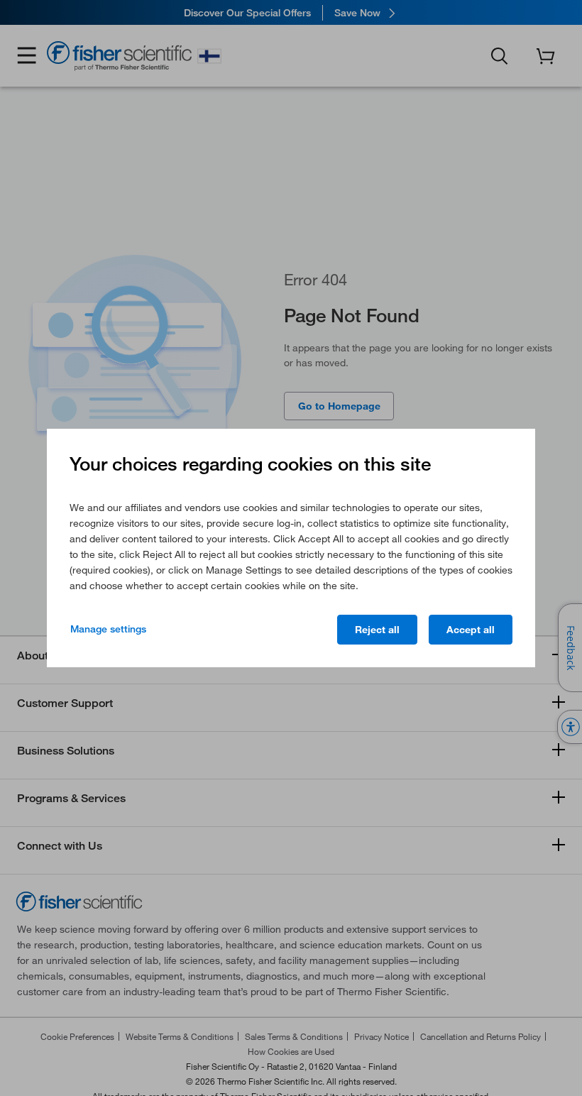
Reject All (377, 629)
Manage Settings (108, 629)
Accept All (470, 629)
